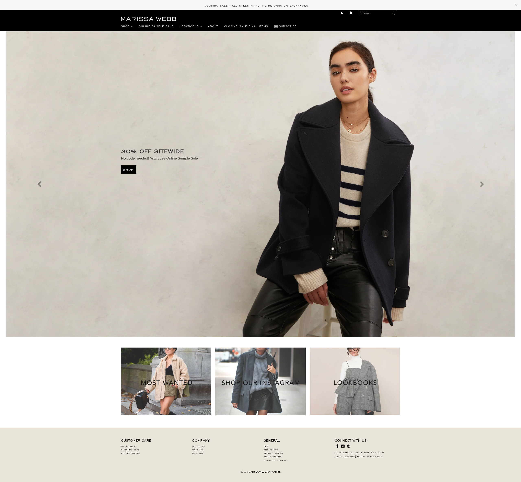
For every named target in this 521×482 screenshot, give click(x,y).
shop (128, 169)
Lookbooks (190, 26)
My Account (129, 446)
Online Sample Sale (156, 26)
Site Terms (271, 449)
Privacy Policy (273, 453)
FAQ (266, 446)
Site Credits (273, 471)
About (213, 26)
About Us (198, 446)
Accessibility (272, 456)
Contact (197, 453)
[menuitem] (342, 13)
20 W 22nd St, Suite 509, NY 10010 (359, 452)
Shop (126, 26)
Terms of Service (276, 460)
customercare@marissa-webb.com (359, 456)
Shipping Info (130, 449)
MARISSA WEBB (257, 471)
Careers (198, 449)
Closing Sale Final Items (246, 26)
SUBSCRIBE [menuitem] (287, 26)
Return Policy (130, 453)
